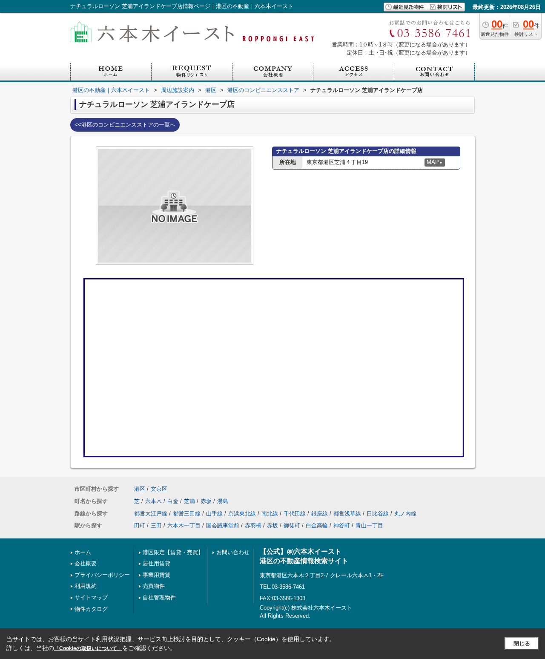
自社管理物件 (159, 597)
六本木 (153, 501)
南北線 (269, 513)
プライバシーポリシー (102, 575)
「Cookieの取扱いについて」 (88, 648)
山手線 (214, 513)
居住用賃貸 (156, 563)
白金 (172, 501)
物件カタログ (91, 609)
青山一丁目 (369, 525)
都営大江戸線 (150, 513)
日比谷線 (378, 513)
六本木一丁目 (184, 525)
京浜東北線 (242, 513)
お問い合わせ (233, 552)
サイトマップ (91, 597)
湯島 (222, 501)
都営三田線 (187, 513)
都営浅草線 (347, 513)
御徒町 (292, 525)
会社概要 (86, 563)
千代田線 (295, 513)
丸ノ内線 (405, 513)
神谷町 (341, 525)
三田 (156, 525)
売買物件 (154, 586)
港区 (139, 489)
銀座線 (319, 513)
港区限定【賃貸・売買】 (173, 552)
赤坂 (206, 501)
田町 (139, 525)
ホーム (83, 552)
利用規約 (86, 586)
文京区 (159, 489)
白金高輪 (317, 525)
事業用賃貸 (156, 575)
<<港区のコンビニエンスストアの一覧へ (125, 124)
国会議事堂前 (222, 525)
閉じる (521, 643)
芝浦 (189, 501)
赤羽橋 (253, 525)
